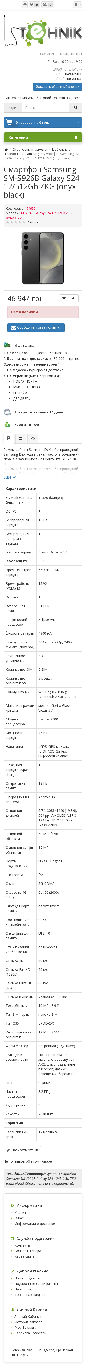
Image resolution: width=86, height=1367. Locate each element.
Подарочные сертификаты (36, 1283)
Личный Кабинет (28, 1316)
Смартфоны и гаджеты (30, 149)
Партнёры (23, 1289)
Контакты (23, 1245)
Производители (27, 1278)
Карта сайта (25, 1256)
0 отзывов (35, 222)
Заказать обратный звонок (57, 87)
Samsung (32, 153)
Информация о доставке (35, 1223)
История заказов (29, 1322)
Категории (18, 137)
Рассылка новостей (30, 1333)
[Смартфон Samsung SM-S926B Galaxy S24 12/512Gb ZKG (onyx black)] (43, 258)
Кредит (20, 1212)
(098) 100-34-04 (68, 79)
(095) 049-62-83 (68, 74)
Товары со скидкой (30, 1294)
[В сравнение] (74, 298)
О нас (19, 1218)
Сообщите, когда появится (39, 327)
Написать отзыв (24, 1150)
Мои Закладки (26, 1327)
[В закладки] (64, 298)
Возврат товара (28, 1251)
